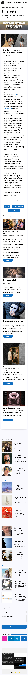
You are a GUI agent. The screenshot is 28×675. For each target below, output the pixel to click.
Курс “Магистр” (6, 481)
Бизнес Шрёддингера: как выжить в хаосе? (20, 543)
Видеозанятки (20, 487)
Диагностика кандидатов (20, 597)
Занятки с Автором (7, 524)
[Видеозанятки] (7, 487)
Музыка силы (20, 500)
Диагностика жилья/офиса (20, 585)
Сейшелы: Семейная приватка (18, 555)
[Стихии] (7, 512)
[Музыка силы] (7, 500)
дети (15, 94)
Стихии (19, 511)
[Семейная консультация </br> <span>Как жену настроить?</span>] (7, 572)
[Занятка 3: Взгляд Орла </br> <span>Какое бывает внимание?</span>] (7, 470)
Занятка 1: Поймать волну (18, 446)
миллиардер (8, 108)
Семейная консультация (20, 572)
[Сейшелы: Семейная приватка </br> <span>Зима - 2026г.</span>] (7, 555)
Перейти (7, 260)
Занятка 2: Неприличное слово (20, 458)
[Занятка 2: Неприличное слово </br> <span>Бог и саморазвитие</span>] (7, 458)
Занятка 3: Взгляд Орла (19, 470)
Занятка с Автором (19, 531)
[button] (2, 2)
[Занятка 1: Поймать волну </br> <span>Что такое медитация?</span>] (7, 446)
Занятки (5, 433)
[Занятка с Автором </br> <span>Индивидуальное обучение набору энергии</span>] (7, 531)
